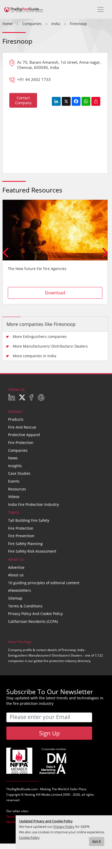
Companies (18, 450)
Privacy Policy (63, 826)
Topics (13, 512)
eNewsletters (19, 590)
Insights (15, 465)
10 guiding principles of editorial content (43, 582)
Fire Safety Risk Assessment (32, 551)
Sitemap (15, 598)
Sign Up (49, 733)
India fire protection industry (33, 504)
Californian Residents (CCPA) (33, 621)
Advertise (16, 567)
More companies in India (34, 355)
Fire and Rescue (22, 427)
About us (16, 574)
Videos (14, 496)
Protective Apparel (24, 434)
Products (15, 419)
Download (55, 293)
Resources (17, 489)
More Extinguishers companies (40, 336)
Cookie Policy (29, 837)
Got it (96, 841)
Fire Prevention (21, 535)
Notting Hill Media (37, 794)
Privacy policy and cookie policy (35, 613)
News (13, 457)
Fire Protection (20, 442)
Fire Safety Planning (25, 543)
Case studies (19, 473)
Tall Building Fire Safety (28, 520)
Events (14, 481)
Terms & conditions (25, 606)
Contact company (23, 100)
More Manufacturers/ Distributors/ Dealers (50, 346)
